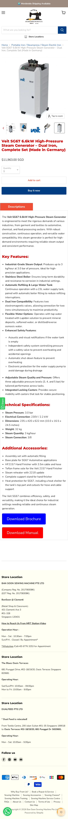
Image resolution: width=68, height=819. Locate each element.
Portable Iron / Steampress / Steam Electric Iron (36, 45)
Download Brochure (24, 518)
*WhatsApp (7, 646)
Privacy (57, 801)
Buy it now (34, 190)
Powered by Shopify (34, 812)
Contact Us (30, 801)
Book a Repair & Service (43, 791)
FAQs (6, 801)
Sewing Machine (11, 795)
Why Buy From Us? (19, 791)
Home (5, 45)
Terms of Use (44, 801)
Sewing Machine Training (16, 798)
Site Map (34, 805)
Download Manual (22, 532)
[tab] (16, 206)
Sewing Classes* (52, 795)
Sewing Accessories (32, 795)
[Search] (62, 30)
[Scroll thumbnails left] (3, 128)
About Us (17, 801)
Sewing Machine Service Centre (45, 798)
